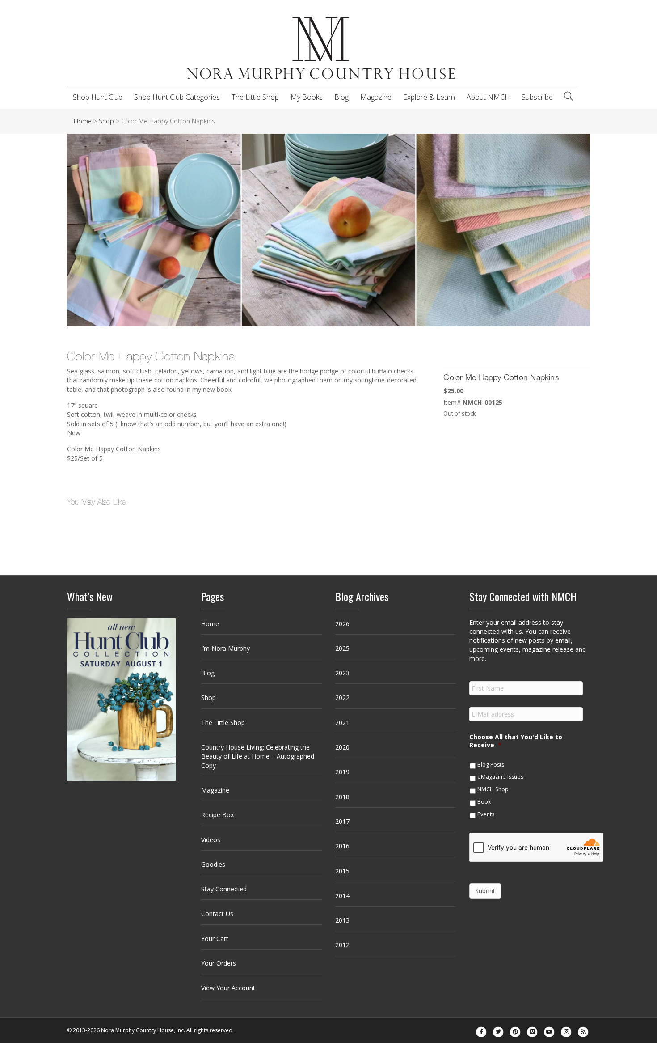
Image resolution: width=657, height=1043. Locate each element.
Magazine (376, 97)
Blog (341, 97)
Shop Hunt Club (97, 97)
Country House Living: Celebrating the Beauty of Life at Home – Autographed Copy (257, 756)
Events (485, 814)
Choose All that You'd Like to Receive (515, 741)
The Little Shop (255, 97)
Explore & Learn (429, 97)
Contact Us (217, 913)
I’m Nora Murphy (225, 648)
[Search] (568, 96)
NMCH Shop (493, 789)
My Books (307, 97)
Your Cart (214, 938)
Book (484, 802)
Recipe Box (217, 814)
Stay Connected (224, 889)
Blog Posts (490, 764)
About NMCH (488, 97)
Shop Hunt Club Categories (177, 97)
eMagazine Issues (500, 776)
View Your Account (228, 988)
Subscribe (537, 97)
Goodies (213, 864)
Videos (210, 839)
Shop (208, 697)
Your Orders (218, 963)
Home (210, 623)
